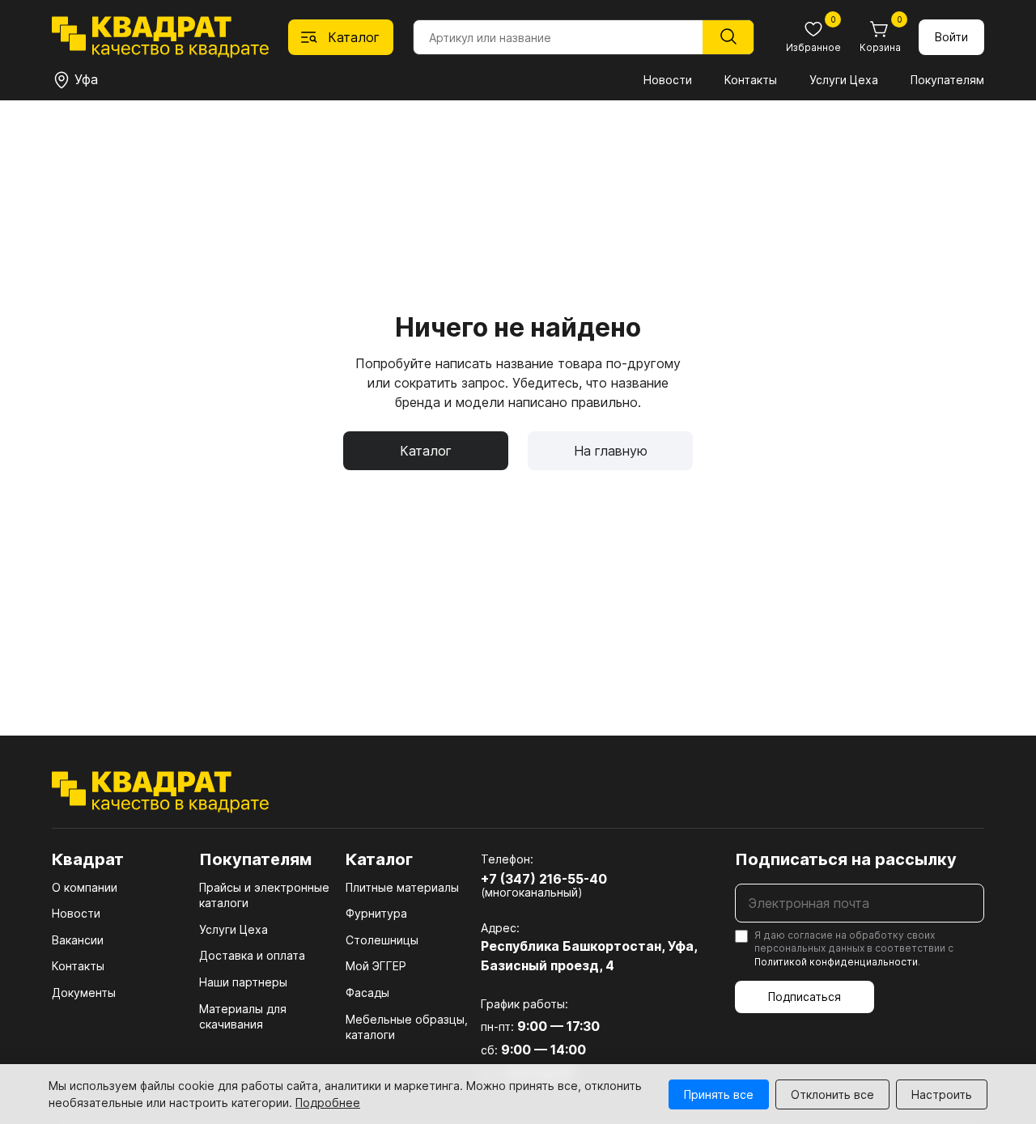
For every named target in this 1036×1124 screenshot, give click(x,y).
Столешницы (382, 940)
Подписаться (804, 996)
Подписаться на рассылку (846, 859)
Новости (667, 80)
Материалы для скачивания (243, 1017)
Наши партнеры (243, 982)
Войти (951, 37)
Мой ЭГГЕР (376, 966)
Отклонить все (832, 1094)
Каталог (426, 451)
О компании (84, 887)
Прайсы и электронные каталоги (264, 895)
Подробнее (327, 1102)
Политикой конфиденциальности (836, 962)
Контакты (750, 80)
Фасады (367, 992)
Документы (84, 992)
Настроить (941, 1094)
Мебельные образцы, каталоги (407, 1027)
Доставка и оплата (252, 955)
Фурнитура (376, 913)
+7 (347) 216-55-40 (544, 879)
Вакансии (78, 940)
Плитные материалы (402, 887)
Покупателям (947, 80)
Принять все (719, 1094)
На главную (611, 451)
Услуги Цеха (843, 80)
